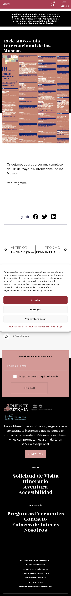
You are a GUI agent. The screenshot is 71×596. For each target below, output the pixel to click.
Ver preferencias (35, 319)
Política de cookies (17, 326)
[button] (35, 216)
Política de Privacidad (38, 326)
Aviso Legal (57, 326)
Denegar (35, 309)
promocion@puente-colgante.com (35, 586)
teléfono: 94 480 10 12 (35, 577)
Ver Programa (17, 183)
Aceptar (35, 300)
